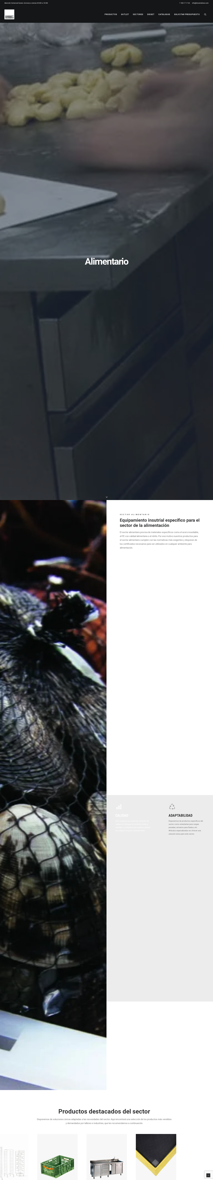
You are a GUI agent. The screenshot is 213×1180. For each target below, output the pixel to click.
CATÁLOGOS (164, 14)
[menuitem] (185, 3)
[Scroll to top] (208, 1175)
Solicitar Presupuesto (187, 14)
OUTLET (125, 14)
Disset (150, 14)
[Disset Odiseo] (9, 14)
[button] (206, 14)
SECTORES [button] (138, 14)
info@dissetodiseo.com (200, 3)
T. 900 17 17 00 (184, 3)
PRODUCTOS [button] (111, 14)
